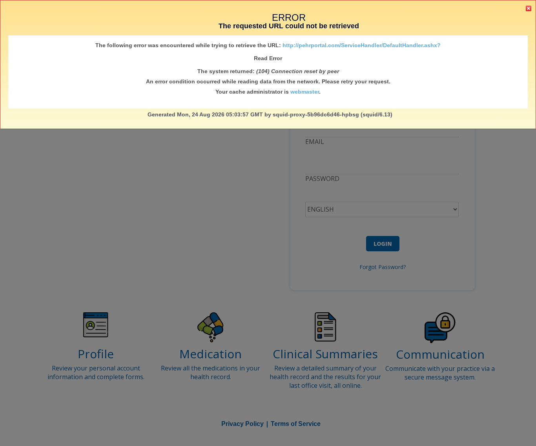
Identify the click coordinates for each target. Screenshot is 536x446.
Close (528, 8)
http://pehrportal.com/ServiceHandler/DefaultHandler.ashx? (362, 45)
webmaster (304, 91)
